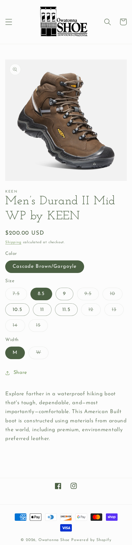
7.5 (20, 295)
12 (94, 311)
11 (42, 309)
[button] (9, 22)
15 (42, 327)
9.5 (91, 295)
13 (118, 311)
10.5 (17, 309)
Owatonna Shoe (54, 540)
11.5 (66, 309)
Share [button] (20, 372)
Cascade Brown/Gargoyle (44, 266)
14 (19, 327)
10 (116, 295)
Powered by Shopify (91, 540)
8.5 (41, 293)
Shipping (13, 242)
